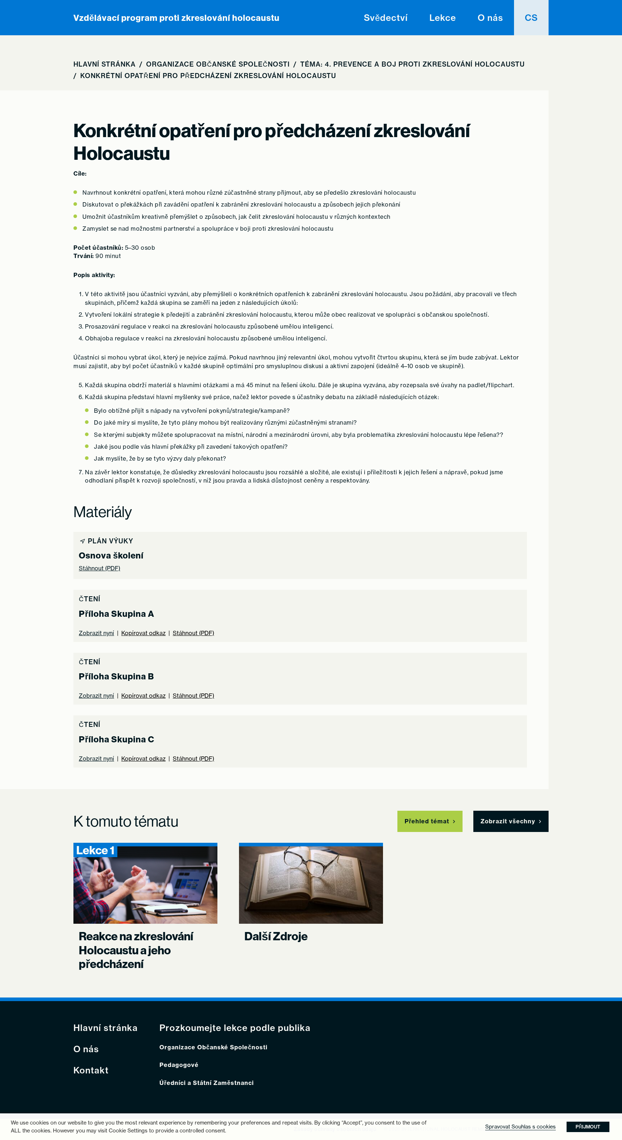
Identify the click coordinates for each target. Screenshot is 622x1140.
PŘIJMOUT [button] (588, 1127)
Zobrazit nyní (96, 633)
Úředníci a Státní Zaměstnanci (206, 1083)
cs (531, 17)
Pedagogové (179, 1065)
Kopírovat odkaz (143, 633)
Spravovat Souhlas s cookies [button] (520, 1126)
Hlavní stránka (104, 64)
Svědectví (386, 17)
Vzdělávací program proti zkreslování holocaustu (176, 18)
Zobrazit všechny (508, 821)
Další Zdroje (276, 936)
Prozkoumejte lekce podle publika (235, 1028)
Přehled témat (427, 821)
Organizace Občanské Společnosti (218, 64)
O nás (490, 17)
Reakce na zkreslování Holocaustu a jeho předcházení (136, 950)
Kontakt (91, 1070)
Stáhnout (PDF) (99, 568)
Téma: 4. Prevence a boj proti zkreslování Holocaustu (412, 64)
